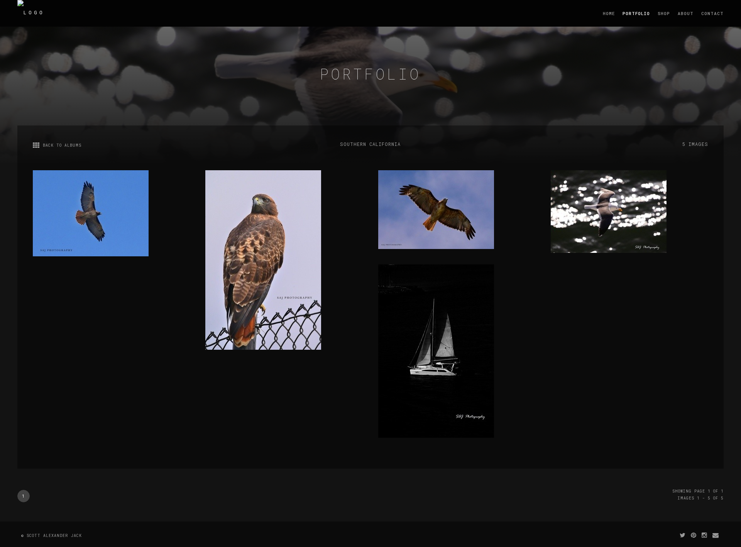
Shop (664, 13)
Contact (712, 13)
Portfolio (636, 13)
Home (609, 13)
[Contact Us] (715, 535)
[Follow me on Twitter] (683, 535)
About (686, 13)
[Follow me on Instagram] (704, 535)
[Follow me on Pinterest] (694, 535)
